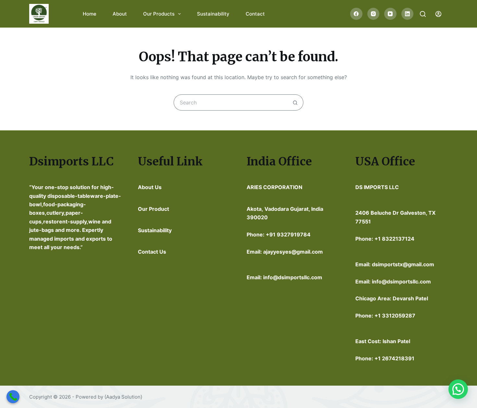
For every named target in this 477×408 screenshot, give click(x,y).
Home (89, 14)
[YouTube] (390, 14)
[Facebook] (356, 14)
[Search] (423, 14)
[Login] (438, 14)
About (120, 14)
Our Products (159, 14)
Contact (255, 14)
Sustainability (213, 14)
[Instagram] (373, 14)
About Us (150, 187)
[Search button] (295, 102)
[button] (458, 389)
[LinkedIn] (407, 14)
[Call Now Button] (12, 396)
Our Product (153, 209)
